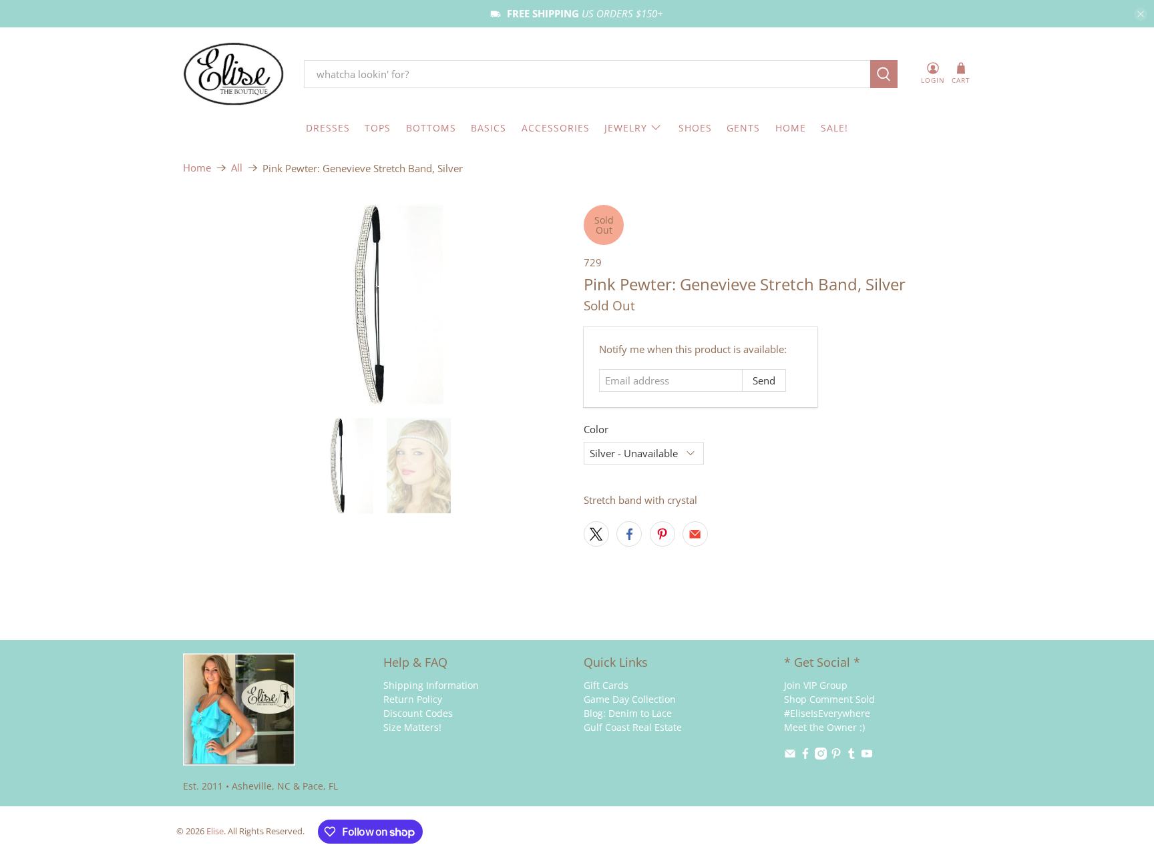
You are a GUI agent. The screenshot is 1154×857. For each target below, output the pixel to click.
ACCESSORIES (556, 127)
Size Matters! (412, 727)
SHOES (695, 127)
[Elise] (234, 74)
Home (197, 168)
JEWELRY (625, 127)
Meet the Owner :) (824, 727)
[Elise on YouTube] (867, 756)
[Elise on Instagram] (821, 756)
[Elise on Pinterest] (836, 756)
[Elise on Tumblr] (851, 756)
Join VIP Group (815, 685)
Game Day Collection (630, 699)
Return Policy (412, 699)
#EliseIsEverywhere (827, 713)
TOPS (378, 127)
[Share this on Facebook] (629, 534)
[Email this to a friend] (695, 534)
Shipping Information (431, 685)
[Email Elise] (790, 756)
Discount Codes (418, 713)
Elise (215, 831)
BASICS (488, 127)
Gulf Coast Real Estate (633, 727)
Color (596, 429)
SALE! (834, 127)
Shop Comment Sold (829, 699)
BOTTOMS (431, 127)
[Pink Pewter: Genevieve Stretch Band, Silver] (376, 304)
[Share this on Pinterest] (662, 534)
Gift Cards (606, 685)
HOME (790, 127)
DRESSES (328, 127)
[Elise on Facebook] (805, 756)
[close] (1140, 14)
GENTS (743, 127)
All (236, 168)
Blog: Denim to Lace (628, 713)
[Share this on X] (596, 534)
